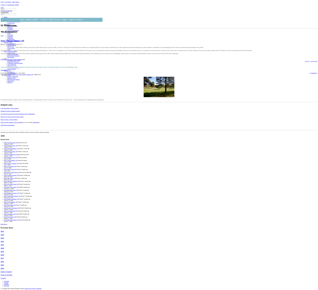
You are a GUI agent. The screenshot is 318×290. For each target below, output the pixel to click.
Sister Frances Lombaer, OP (11, 163)
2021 (2, 245)
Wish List (9, 82)
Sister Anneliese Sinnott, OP (11, 175)
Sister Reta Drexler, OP (10, 217)
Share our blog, (9, 119)
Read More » (4, 70)
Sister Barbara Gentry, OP (11, 145)
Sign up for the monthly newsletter (12, 122)
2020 (2, 248)
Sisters (9, 33)
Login (2, 7)
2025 (2, 231)
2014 (2, 268)
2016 (2, 262)
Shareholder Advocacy (13, 61)
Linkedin (6, 284)
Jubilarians (10, 38)
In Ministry (10, 29)
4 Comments (313, 73)
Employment (10, 5)
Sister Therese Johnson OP (26, 74)
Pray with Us (10, 72)
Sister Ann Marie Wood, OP (11, 184)
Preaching (10, 27)
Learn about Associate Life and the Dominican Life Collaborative (18, 114)
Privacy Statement (36, 288)
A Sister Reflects (11, 44)
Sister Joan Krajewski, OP (11, 142)
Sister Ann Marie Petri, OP (11, 211)
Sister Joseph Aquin (13, 74)
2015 (14, 73)
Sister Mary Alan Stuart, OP (11, 187)
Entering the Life (11, 45)
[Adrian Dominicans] (6, 11)
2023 (2, 238)
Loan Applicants (11, 64)
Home (5, 17)
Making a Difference (12, 76)
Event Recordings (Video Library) (10, 108)
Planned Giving (11, 78)
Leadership (10, 36)
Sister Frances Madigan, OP (11, 148)
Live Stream (8, 2)
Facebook (6, 281)
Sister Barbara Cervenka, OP (11, 193)
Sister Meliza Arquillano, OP (11, 199)
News (2, 2)
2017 (2, 258)
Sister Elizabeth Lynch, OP (11, 214)
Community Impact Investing (15, 63)
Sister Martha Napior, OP (10, 151)
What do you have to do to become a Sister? (12, 117)
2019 (2, 252)
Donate (17, 5)
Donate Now (10, 81)
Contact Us (4, 5)
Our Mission (7, 24)
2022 (2, 241)
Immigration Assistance (13, 55)
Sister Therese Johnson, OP (12, 41)
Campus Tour (10, 23)
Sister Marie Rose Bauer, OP (11, 220)
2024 (2, 235)
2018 (2, 255)
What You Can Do (12, 66)
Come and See (11, 48)
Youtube (6, 282)
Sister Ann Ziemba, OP (10, 166)
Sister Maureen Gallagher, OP (12, 181)
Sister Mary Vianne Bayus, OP (12, 172)
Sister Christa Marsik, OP (10, 160)
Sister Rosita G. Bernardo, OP (12, 208)
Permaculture (10, 57)
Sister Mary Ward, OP (10, 205)
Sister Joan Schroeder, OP (11, 202)
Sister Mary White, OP (10, 178)
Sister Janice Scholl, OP (10, 169)
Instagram (6, 285)
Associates (10, 35)
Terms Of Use (28, 288)
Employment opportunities (7, 125)
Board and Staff (11, 69)
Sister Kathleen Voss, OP (10, 157)
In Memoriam (10, 39)
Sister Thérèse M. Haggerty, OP (12, 196)
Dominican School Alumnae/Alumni (10, 111)
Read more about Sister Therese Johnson (11, 59)
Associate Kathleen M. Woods (12, 154)
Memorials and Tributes (13, 79)
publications (36, 122)
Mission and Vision (12, 26)
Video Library (15, 2)
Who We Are (10, 47)
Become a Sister (8, 42)
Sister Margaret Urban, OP (11, 190)
